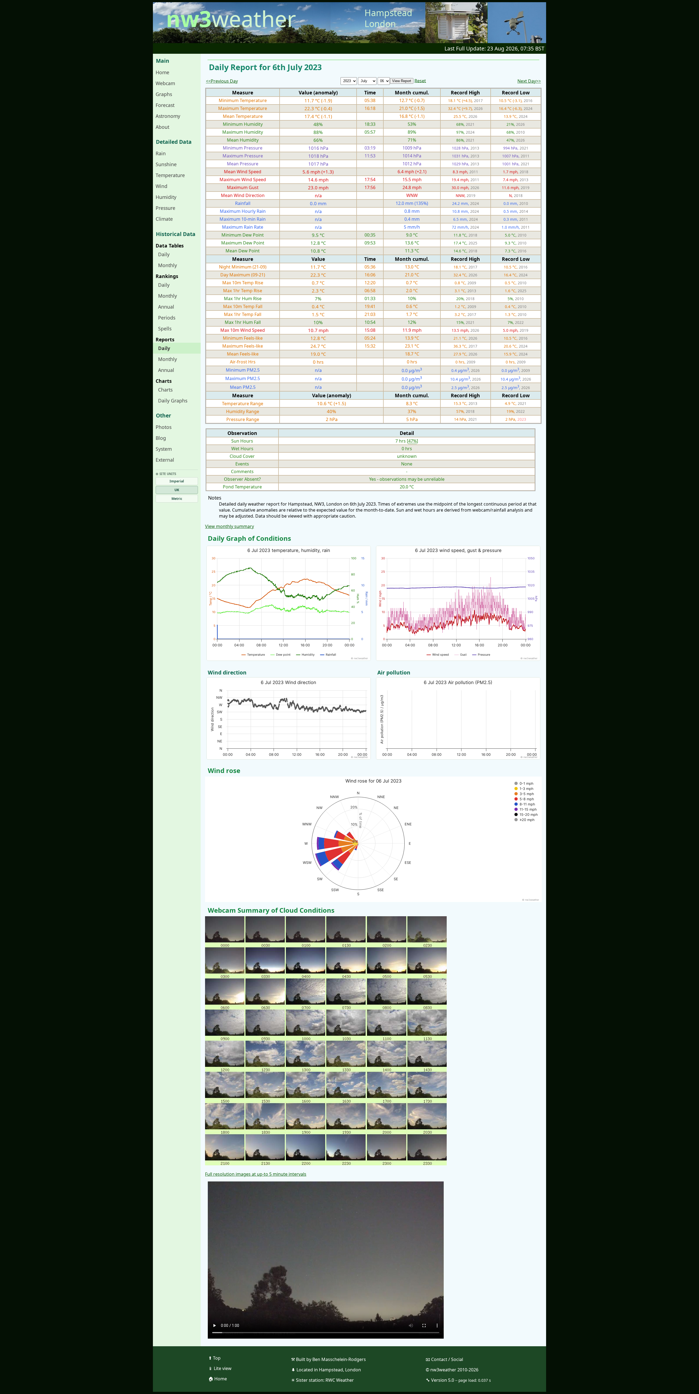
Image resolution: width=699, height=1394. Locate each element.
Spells (164, 328)
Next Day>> (529, 81)
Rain (161, 153)
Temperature (170, 175)
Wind (161, 186)
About (162, 127)
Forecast (165, 105)
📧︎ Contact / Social (444, 1359)
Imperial (177, 481)
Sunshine (166, 164)
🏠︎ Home (217, 1379)
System (164, 449)
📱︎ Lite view (220, 1368)
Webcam (165, 83)
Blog (161, 438)
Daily (164, 254)
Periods (166, 317)
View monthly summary (229, 526)
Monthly (167, 265)
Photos (163, 427)
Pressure (165, 208)
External (165, 459)
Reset (420, 80)
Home (162, 72)
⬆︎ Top (214, 1358)
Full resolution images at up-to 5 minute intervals (255, 1174)
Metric (176, 498)
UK (176, 490)
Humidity (166, 197)
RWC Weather (339, 1380)
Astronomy (168, 116)
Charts (165, 389)
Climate (164, 219)
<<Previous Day (222, 81)
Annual (166, 306)
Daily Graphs (172, 400)
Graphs (164, 94)
